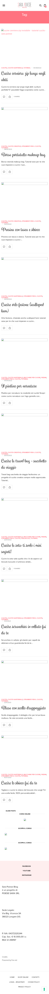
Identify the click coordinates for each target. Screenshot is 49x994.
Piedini (43, 377)
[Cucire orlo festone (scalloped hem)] (24, 274)
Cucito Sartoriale (15, 68)
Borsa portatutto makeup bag (23, 155)
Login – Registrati (17, 982)
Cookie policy (34, 982)
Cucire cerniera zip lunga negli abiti (23, 77)
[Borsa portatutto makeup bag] (24, 124)
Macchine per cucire (32, 377)
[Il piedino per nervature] (24, 355)
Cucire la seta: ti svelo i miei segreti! (21, 549)
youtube (26, 871)
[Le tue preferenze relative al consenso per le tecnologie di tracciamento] (44, 989)
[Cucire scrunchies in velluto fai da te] (24, 596)
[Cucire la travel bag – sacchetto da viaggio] (24, 430)
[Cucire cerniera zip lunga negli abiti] (24, 46)
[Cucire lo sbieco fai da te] (24, 752)
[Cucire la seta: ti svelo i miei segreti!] (24, 515)
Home (12, 977)
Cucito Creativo (14, 146)
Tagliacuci (25, 538)
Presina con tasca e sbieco (20, 230)
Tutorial (27, 68)
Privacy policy (24, 987)
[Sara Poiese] (24, 5)
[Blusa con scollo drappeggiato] (24, 678)
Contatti (35, 977)
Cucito (4, 68)
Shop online (23, 977)
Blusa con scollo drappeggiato (23, 708)
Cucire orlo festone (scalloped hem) (22, 308)
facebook (26, 866)
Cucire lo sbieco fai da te (19, 783)
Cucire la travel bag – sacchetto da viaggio (24, 464)
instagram (26, 875)
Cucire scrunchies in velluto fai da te (23, 630)
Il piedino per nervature (19, 386)
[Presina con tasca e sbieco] (24, 199)
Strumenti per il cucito (31, 146)
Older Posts (10, 811)
